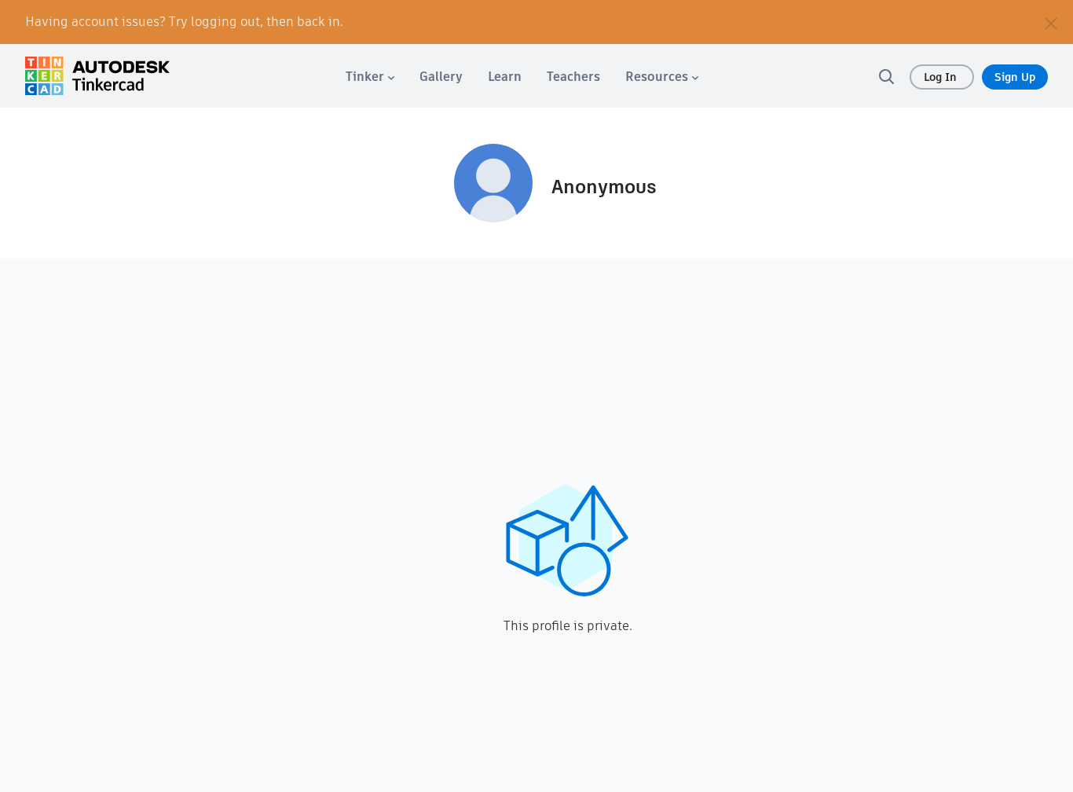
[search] (886, 76)
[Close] (1051, 22)
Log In (942, 77)
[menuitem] (370, 76)
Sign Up (1014, 77)
